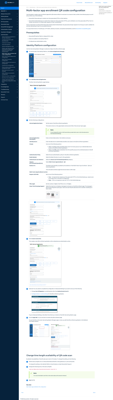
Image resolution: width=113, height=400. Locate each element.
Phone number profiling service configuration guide (8, 68)
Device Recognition (6, 44)
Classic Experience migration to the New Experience (8, 37)
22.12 (27, 7)
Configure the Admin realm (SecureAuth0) (7, 40)
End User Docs (4, 99)
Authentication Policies (6, 29)
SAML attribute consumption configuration (8, 74)
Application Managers (6, 32)
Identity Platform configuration (105, 10)
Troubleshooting (5, 89)
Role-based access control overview (8, 71)
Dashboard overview (6, 42)
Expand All (3, 10)
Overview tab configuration (8, 65)
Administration (4, 34)
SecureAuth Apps (5, 24)
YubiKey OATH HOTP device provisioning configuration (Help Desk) (9, 81)
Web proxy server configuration (8, 76)
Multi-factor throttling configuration (7, 60)
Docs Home (79, 2)
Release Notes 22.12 (5, 13)
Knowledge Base (5, 86)
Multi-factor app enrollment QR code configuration (9, 54)
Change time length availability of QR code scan (105, 13)
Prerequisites (101, 9)
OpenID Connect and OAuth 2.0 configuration (9, 63)
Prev (22, 392)
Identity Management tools (8, 46)
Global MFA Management (7, 26)
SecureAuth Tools (5, 92)
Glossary (3, 94)
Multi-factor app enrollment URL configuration (9, 57)
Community (98, 2)
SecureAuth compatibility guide (83, 28)
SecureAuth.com (89, 2)
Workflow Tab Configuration (8, 77)
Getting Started (4, 16)
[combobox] (9, 8)
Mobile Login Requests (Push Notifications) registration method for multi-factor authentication (8, 50)
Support (3, 97)
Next (94, 392)
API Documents (4, 21)
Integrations (4, 84)
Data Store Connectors (6, 19)
